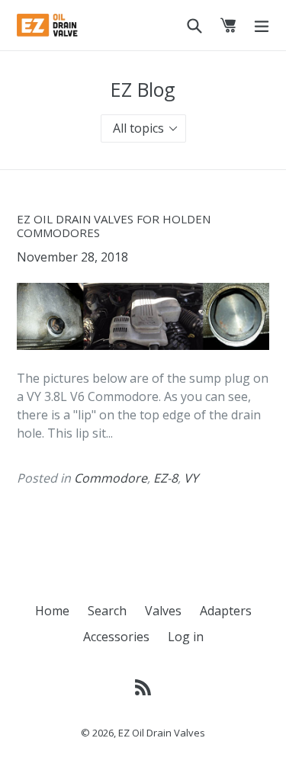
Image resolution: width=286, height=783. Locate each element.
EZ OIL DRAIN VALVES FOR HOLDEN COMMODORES (113, 225)
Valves (163, 610)
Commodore (110, 478)
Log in (186, 636)
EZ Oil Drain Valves (161, 733)
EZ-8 (165, 478)
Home (52, 610)
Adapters (226, 610)
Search (107, 610)
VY (191, 478)
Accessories (116, 636)
